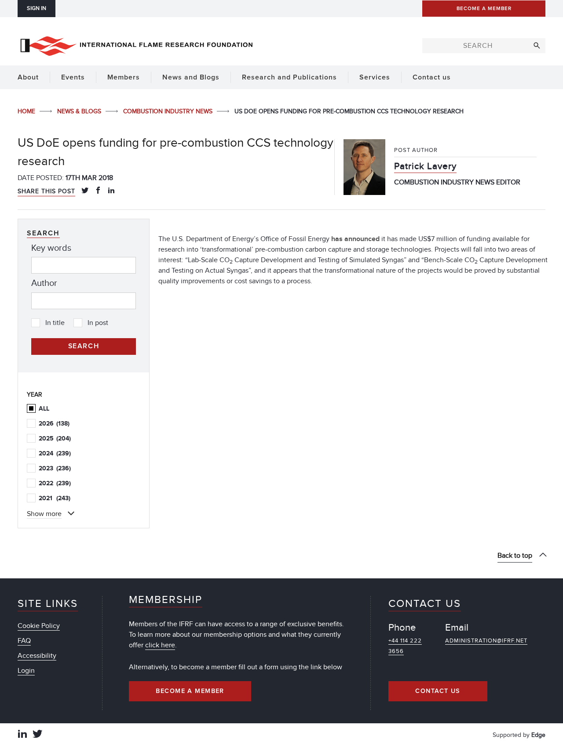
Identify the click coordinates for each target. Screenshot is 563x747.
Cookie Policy (39, 625)
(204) (55, 438)
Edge (538, 735)
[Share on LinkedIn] (111, 191)
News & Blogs (80, 111)
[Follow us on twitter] (37, 735)
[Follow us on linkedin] (22, 735)
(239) (55, 453)
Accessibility (37, 655)
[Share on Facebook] (98, 191)
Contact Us (437, 691)
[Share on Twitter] (84, 191)
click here (160, 645)
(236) (55, 468)
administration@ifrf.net (486, 640)
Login (26, 670)
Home (27, 111)
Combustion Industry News (168, 111)
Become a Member (190, 691)
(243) (54, 498)
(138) (54, 423)
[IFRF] (136, 44)
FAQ (24, 640)
